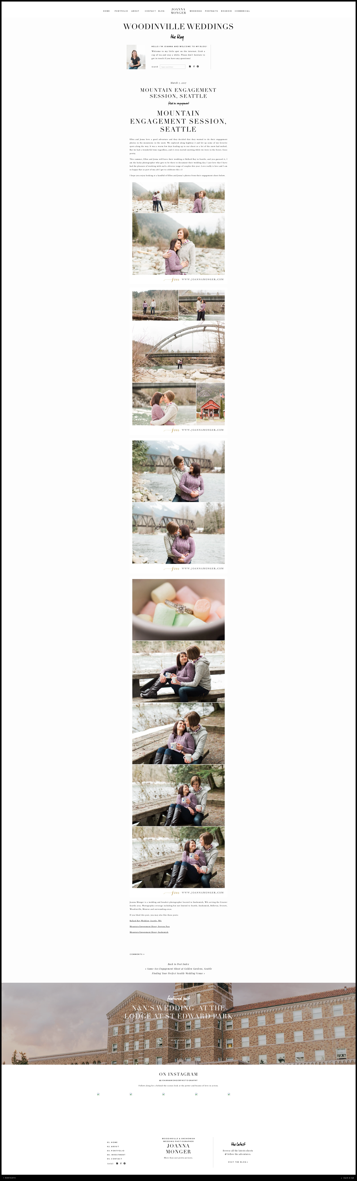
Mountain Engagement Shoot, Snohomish (149, 932)
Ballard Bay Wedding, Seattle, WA (146, 921)
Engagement (183, 103)
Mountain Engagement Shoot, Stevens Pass (150, 926)
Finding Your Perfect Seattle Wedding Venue (177, 973)
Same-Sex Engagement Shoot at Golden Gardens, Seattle (179, 968)
